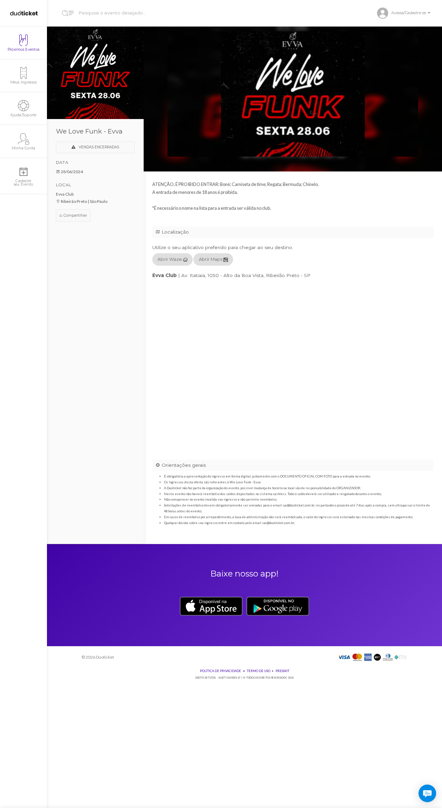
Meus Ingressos (23, 82)
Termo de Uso (258, 671)
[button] (406, 13)
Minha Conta (24, 148)
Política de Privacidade (220, 671)
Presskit (282, 671)
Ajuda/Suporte (23, 115)
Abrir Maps (211, 259)
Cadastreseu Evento (23, 183)
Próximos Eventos (23, 49)
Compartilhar (75, 215)
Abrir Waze (170, 259)
